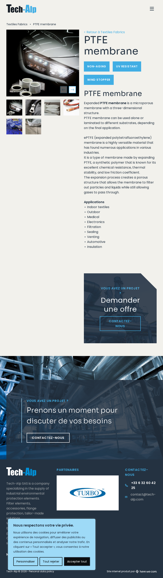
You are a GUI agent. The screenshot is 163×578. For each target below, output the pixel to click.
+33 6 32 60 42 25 (143, 485)
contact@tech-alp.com (143, 497)
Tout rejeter (51, 561)
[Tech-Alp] (21, 8)
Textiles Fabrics (16, 24)
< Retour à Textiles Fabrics (104, 32)
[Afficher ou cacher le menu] (152, 9)
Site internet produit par (121, 571)
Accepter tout (77, 561)
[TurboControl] (88, 492)
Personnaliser (25, 561)
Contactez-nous (120, 323)
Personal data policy (41, 571)
